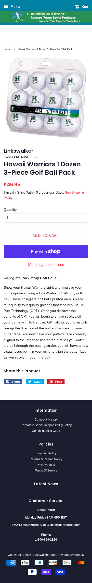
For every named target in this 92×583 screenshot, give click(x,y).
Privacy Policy (46, 465)
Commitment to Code (46, 431)
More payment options (46, 264)
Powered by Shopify (71, 555)
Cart (84, 6)
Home (7, 49)
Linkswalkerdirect (44, 555)
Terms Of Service (46, 470)
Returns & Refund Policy (46, 459)
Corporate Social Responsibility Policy (46, 425)
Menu (15, 7)
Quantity (10, 209)
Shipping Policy (46, 453)
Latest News (46, 483)
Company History (46, 419)
